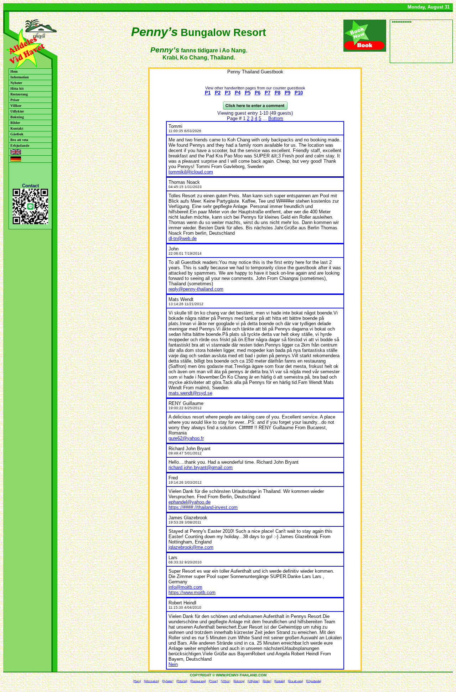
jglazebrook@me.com (191, 547)
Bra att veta (19, 140)
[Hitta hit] (181, 681)
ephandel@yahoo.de (190, 502)
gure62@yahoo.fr (186, 438)
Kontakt (16, 128)
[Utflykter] (253, 681)
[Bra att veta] (295, 681)
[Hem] (137, 681)
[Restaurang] (198, 681)
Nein (173, 664)
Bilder (15, 123)
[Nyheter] (167, 681)
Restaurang (19, 94)
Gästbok (17, 134)
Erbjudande (19, 145)
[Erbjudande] (313, 681)
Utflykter (17, 111)
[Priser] (213, 681)
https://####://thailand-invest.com (203, 507)
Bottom (275, 118)
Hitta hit (17, 88)
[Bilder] (267, 681)
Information (19, 77)
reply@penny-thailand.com (196, 289)
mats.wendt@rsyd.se (190, 393)
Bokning (17, 117)
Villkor (15, 106)
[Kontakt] (279, 681)
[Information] (151, 681)
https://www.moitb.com (192, 592)
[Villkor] (225, 681)
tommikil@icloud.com (191, 172)
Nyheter (16, 83)
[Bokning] (238, 681)
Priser (14, 100)
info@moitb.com (185, 587)
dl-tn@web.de (183, 238)
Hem (13, 71)
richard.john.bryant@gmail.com (201, 467)
